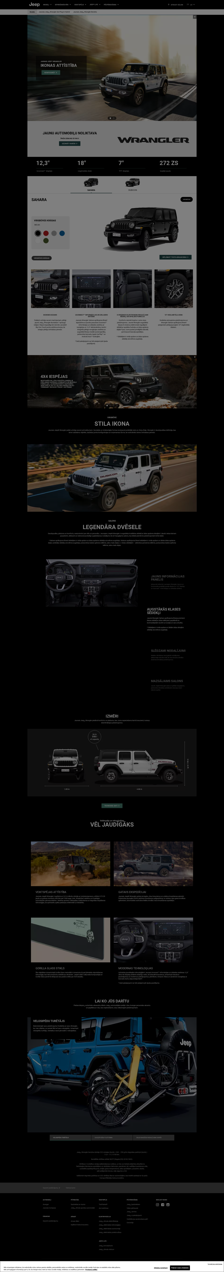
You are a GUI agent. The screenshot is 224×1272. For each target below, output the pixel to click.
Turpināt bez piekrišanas (215, 1264)
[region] (112, 1266)
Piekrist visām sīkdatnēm (180, 1268)
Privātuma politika (91, 1269)
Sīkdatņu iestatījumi (161, 1268)
